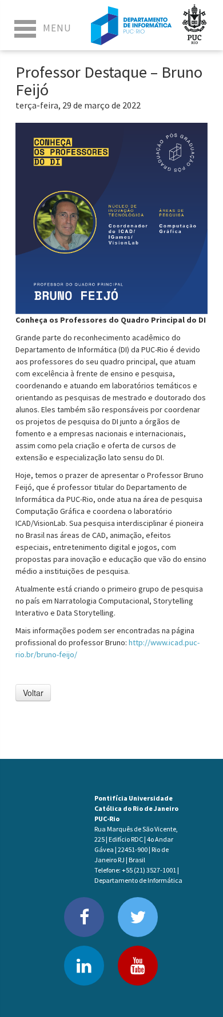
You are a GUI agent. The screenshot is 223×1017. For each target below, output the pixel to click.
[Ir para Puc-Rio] (194, 25)
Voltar (33, 692)
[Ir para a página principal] (131, 25)
